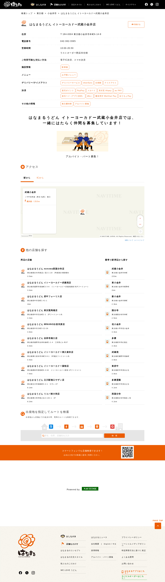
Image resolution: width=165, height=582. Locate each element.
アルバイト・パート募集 (102, 557)
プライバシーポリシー (132, 537)
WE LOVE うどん (113, 5)
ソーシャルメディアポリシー (134, 545)
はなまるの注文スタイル (72, 557)
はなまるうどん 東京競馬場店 (42, 310)
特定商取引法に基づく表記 (134, 550)
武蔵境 (115, 352)
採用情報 (95, 550)
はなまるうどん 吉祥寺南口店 (42, 338)
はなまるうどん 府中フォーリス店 (44, 296)
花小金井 (116, 324)
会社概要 (95, 544)
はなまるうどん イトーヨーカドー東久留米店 (50, 352)
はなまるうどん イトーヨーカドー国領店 (48, 366)
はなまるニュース (99, 537)
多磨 (114, 338)
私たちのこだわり (94, 5)
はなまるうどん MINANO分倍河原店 (46, 324)
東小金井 (116, 283)
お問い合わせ (128, 564)
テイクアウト (131, 5)
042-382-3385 (68, 41)
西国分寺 (116, 394)
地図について (129, 240)
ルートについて (139, 240)
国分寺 (115, 310)
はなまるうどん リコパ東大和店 (43, 394)
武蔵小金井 (117, 269)
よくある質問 (128, 557)
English (107, 544)
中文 (114, 544)
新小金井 (116, 296)
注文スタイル (76, 5)
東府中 (115, 366)
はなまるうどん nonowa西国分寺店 (45, 269)
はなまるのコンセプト (71, 550)
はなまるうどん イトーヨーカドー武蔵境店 (49, 283)
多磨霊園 (116, 380)
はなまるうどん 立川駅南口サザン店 (45, 380)
